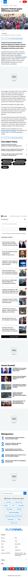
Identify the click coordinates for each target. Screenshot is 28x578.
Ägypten (15, 5)
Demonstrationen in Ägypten (9, 130)
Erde (16, 541)
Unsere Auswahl (8, 365)
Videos (2, 550)
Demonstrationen (20, 160)
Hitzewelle (19, 509)
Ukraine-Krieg (18, 502)
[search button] (24, 493)
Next (2, 544)
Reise (2, 547)
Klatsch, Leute (14, 523)
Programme (17, 550)
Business (3, 541)
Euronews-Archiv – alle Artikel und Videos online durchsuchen (20, 554)
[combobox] (14, 493)
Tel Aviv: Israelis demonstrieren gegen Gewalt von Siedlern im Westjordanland (12, 154)
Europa (2, 538)
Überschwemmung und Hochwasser (14, 516)
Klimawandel (9, 509)
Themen (3, 534)
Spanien (6, 505)
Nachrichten (6, 5)
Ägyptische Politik (7, 160)
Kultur (16, 547)
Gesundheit (21, 505)
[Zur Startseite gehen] (5, 1)
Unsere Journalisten (5, 553)
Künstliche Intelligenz (14, 512)
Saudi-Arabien (6, 163)
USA (13, 505)
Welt (11, 5)
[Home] (1, 5)
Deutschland (10, 519)
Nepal (19, 519)
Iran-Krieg (8, 502)
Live (25, 1)
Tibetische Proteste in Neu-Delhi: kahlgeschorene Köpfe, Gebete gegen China (11, 145)
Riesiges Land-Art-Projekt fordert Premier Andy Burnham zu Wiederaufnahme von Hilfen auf (12, 150)
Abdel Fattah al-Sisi (19, 163)
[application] (14, 21)
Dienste (3, 560)
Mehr (2, 563)
